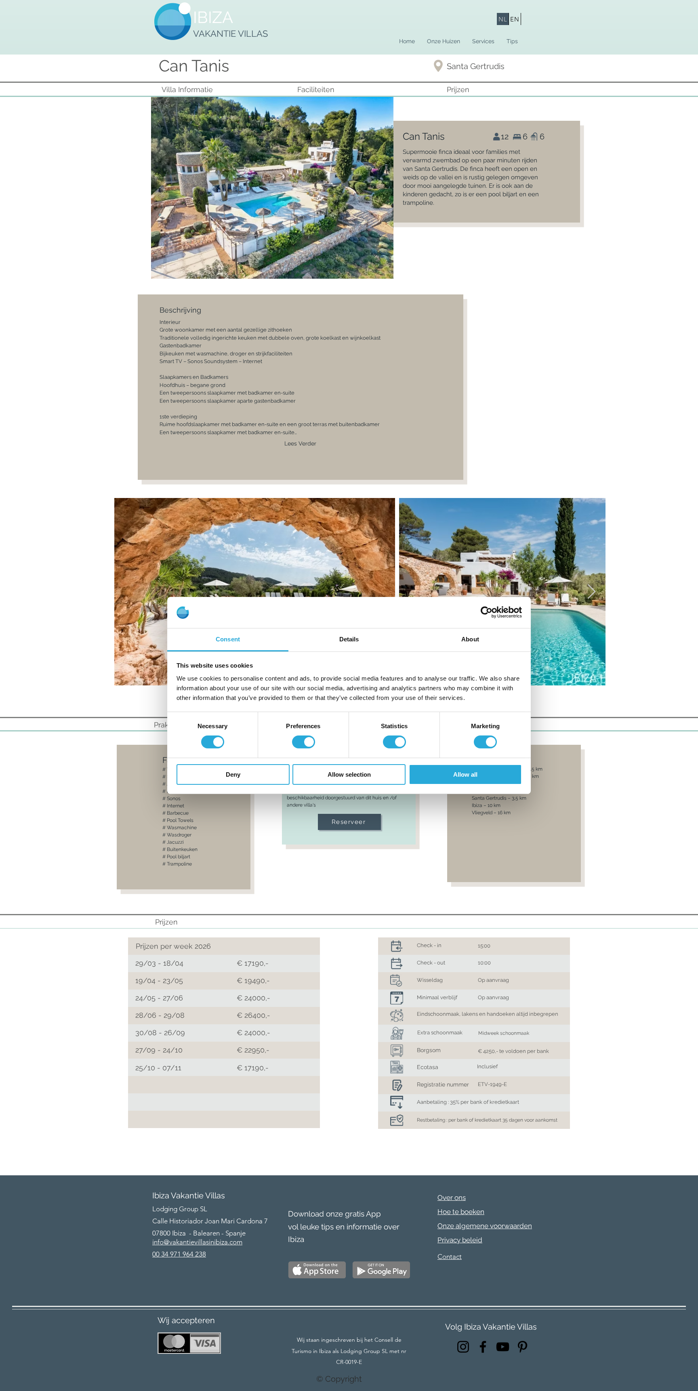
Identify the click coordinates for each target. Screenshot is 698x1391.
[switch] (303, 741)
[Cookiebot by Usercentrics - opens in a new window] (486, 612)
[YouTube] (503, 1347)
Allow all (465, 774)
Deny (233, 774)
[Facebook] (483, 1347)
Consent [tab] (228, 639)
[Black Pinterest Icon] (522, 1347)
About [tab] (470, 639)
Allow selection (349, 774)
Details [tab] (349, 639)
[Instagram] (463, 1347)
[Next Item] (591, 592)
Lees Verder (300, 443)
